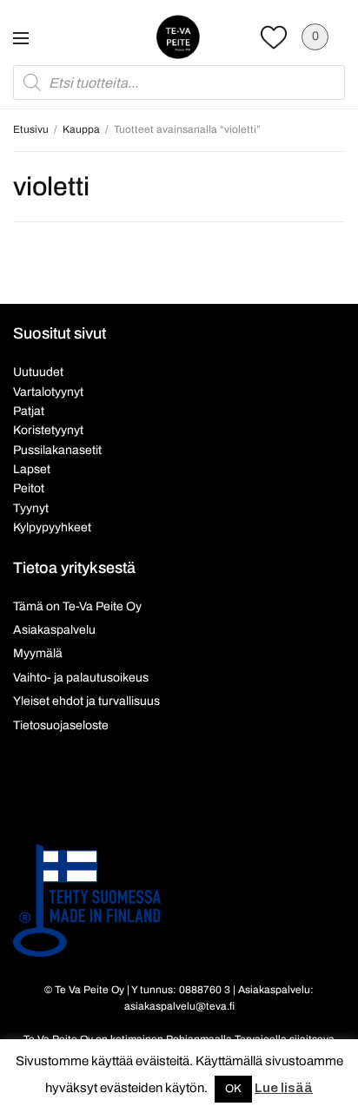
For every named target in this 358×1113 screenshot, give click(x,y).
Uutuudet (38, 372)
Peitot (28, 488)
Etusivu (31, 129)
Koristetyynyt (48, 430)
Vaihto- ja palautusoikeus (81, 677)
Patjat (28, 411)
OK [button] (233, 1089)
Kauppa (81, 129)
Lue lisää (284, 1088)
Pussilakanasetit (57, 450)
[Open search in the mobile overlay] (179, 82)
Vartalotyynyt (48, 391)
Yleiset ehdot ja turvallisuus (86, 701)
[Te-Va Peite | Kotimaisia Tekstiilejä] (178, 36)
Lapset (31, 469)
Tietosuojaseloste (61, 725)
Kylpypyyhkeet (52, 527)
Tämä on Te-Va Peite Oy (77, 606)
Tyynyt (31, 508)
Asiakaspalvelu (54, 629)
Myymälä (38, 653)
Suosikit (273, 36)
